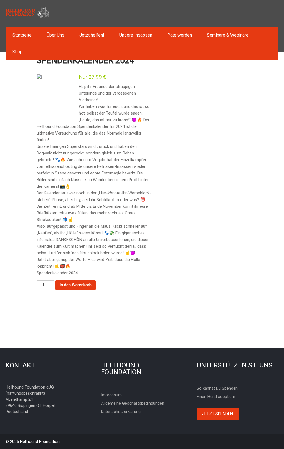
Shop (17, 51)
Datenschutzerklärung (121, 411)
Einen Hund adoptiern (216, 396)
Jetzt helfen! (91, 35)
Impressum (111, 394)
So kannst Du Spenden (217, 388)
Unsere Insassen (135, 35)
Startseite (22, 35)
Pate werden (179, 35)
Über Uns (55, 35)
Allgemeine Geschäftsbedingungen (132, 403)
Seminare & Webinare (227, 35)
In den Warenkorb (76, 284)
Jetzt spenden (217, 413)
